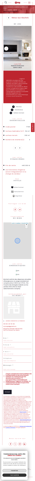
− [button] (26, 227)
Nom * (5, 338)
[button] (29, 49)
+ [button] (26, 225)
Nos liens (29, 469)
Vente (4, 10)
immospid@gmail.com (9, 326)
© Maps (17, 223)
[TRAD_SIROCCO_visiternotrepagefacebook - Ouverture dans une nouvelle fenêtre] (10, 444)
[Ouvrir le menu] (29, 2)
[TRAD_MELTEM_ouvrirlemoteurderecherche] (6, 2)
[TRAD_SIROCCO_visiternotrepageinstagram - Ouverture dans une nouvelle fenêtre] (20, 444)
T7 (19, 10)
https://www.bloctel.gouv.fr (25, 419)
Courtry (10, 10)
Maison (15, 10)
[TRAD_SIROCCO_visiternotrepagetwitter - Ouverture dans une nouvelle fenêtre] (15, 444)
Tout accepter (14, 475)
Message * (8, 365)
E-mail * (7, 351)
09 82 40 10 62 (9, 324)
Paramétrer (14, 470)
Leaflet (13, 223)
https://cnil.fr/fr (23, 412)
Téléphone (7, 358)
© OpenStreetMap (24, 223)
